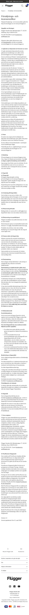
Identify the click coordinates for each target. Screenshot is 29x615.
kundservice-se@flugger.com (15, 380)
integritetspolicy (7, 42)
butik (22, 211)
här (26, 225)
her (18, 367)
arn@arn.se (6, 410)
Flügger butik (20, 299)
